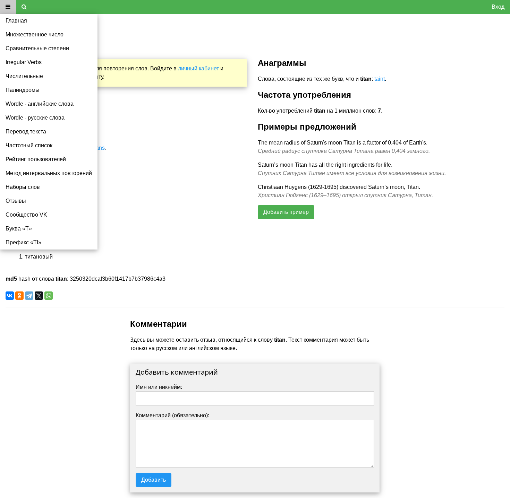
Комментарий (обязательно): (172, 415)
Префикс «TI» (23, 242)
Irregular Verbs (24, 62)
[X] (39, 295)
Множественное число (34, 34)
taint (379, 79)
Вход (498, 7)
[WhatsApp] (48, 295)
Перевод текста (26, 131)
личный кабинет (198, 68)
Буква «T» (19, 228)
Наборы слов (23, 187)
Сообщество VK (26, 215)
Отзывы (16, 201)
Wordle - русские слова (35, 118)
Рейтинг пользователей (36, 159)
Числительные (24, 76)
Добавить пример (286, 212)
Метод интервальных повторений (49, 173)
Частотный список (29, 145)
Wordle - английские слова (40, 104)
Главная (16, 21)
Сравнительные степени (37, 48)
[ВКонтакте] (10, 295)
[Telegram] (29, 295)
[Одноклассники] (19, 295)
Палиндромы (23, 90)
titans (98, 148)
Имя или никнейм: (159, 387)
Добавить (153, 480)
